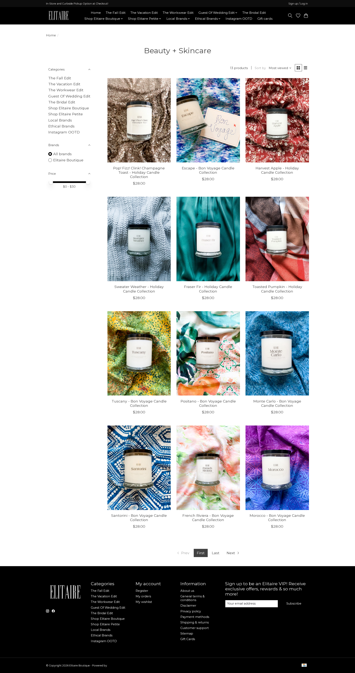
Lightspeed (114, 665)
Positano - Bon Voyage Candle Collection (208, 403)
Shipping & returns (194, 622)
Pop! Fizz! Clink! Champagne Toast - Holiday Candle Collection (139, 172)
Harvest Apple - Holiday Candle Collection (277, 170)
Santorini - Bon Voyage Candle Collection (139, 517)
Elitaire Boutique (68, 160)
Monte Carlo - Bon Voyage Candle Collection (277, 403)
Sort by (260, 68)
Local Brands (60, 120)
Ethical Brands (61, 126)
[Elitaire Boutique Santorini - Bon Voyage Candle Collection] (139, 468)
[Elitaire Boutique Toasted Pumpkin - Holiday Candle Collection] (277, 239)
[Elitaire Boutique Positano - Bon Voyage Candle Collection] (208, 353)
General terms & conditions (192, 598)
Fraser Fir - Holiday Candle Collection (208, 288)
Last (215, 553)
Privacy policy (190, 611)
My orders (143, 596)
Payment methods (194, 617)
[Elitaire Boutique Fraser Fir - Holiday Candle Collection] (208, 239)
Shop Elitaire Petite (65, 114)
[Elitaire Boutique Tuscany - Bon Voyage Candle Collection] (139, 353)
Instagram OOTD (239, 19)
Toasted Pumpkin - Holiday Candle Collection (277, 288)
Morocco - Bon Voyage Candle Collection (277, 517)
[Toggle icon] (290, 15)
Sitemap (186, 633)
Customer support (194, 628)
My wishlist (144, 602)
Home (96, 13)
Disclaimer (188, 605)
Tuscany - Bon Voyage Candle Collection (139, 403)
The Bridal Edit (254, 13)
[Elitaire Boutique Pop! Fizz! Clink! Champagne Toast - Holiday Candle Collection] (139, 120)
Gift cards (264, 19)
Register (142, 591)
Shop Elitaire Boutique (68, 108)
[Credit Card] (304, 665)
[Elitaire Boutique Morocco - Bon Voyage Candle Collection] (277, 468)
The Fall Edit (116, 13)
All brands (62, 154)
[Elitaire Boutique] (58, 15)
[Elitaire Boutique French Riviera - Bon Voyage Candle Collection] (208, 468)
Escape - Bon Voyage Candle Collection (208, 170)
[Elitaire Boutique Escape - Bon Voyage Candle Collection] (208, 120)
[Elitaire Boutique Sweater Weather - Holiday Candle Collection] (139, 239)
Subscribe (293, 603)
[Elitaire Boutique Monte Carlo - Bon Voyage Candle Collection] (277, 353)
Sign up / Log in (298, 3)
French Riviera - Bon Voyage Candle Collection (208, 517)
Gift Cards (187, 639)
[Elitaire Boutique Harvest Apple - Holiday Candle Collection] (277, 120)
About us (187, 591)
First (201, 553)
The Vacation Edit (144, 13)
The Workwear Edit (178, 13)
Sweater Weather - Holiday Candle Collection (139, 288)
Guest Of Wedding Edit (69, 96)
